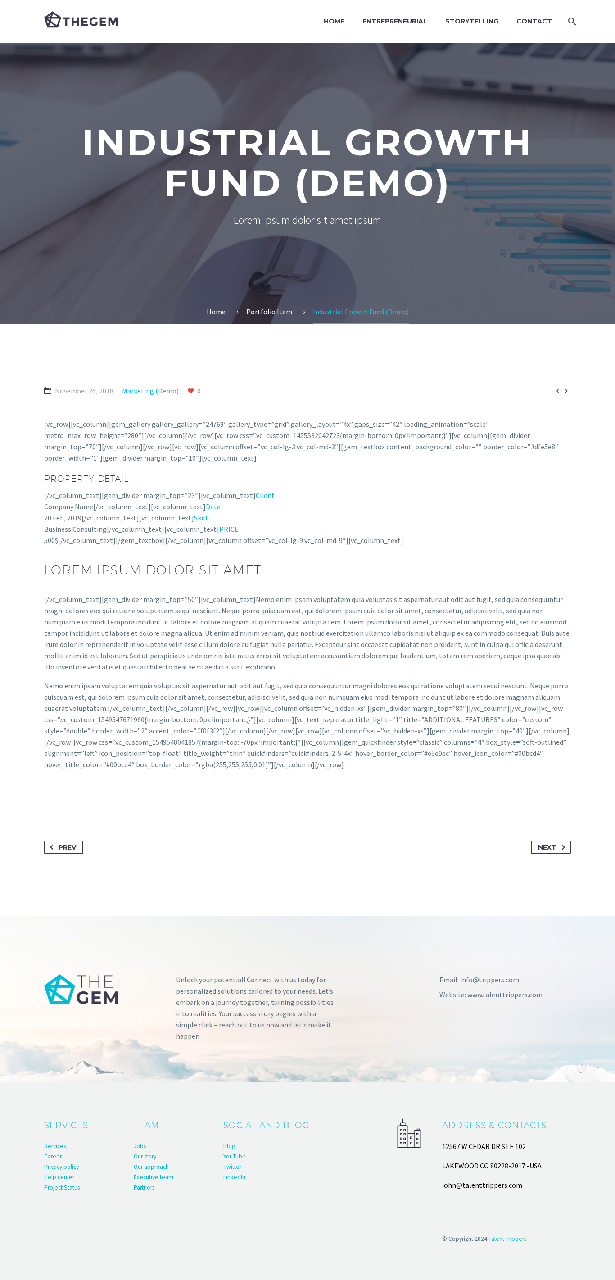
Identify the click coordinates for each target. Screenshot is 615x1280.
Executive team (153, 1177)
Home (334, 21)
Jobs (140, 1146)
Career (53, 1156)
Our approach (151, 1167)
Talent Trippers (507, 1239)
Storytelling (471, 21)
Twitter (232, 1167)
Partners (144, 1187)
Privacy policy (61, 1167)
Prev (67, 847)
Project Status (62, 1187)
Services (55, 1146)
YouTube (234, 1156)
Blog (229, 1146)
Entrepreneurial (394, 21)
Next (547, 847)
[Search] (570, 21)
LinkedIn (234, 1177)
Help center (59, 1177)
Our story (145, 1156)
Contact (534, 21)
